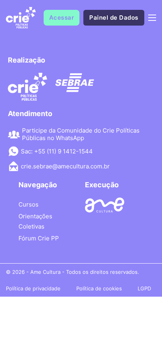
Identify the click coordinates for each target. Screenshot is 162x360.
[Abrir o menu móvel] (152, 18)
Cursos (28, 204)
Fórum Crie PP (38, 238)
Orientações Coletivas (35, 221)
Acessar (61, 17)
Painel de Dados (113, 17)
